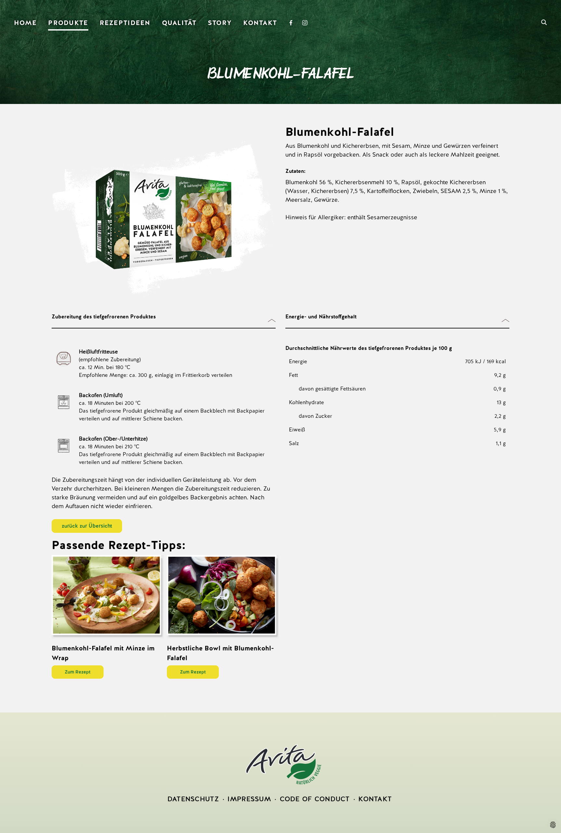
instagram (306, 23)
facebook (292, 23)
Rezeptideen (125, 23)
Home (25, 23)
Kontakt (260, 23)
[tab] (164, 320)
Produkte (68, 23)
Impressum (249, 799)
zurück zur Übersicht (87, 525)
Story (220, 23)
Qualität (179, 23)
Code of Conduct (315, 799)
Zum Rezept (78, 672)
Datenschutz (193, 799)
